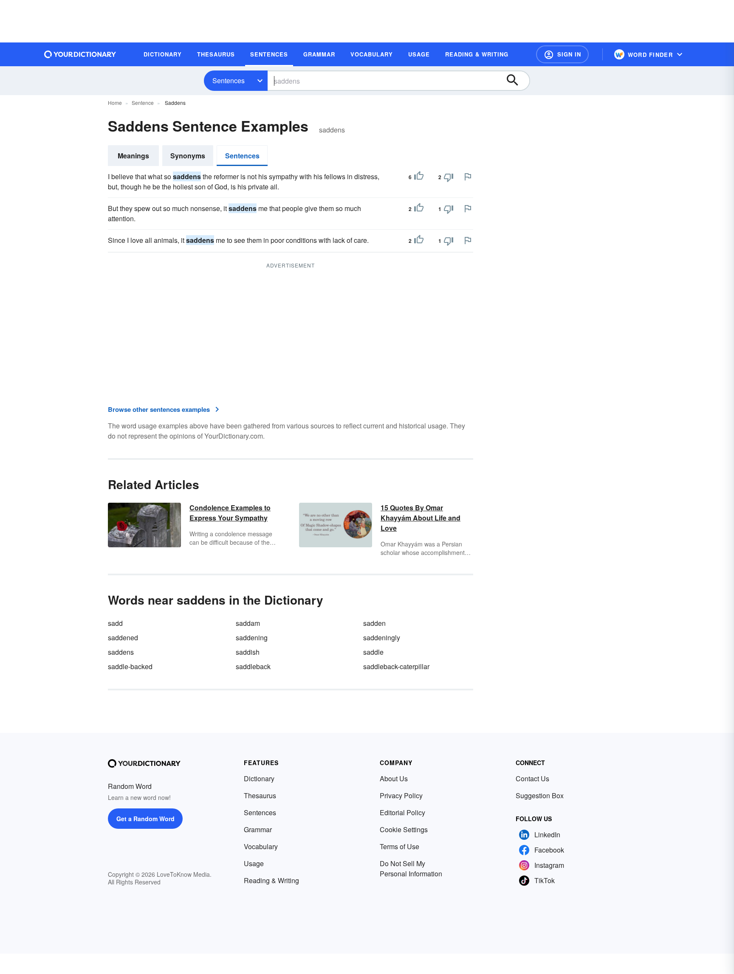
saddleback (253, 666)
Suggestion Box (540, 795)
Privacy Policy (401, 795)
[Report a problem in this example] (468, 177)
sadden (374, 623)
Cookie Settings (404, 829)
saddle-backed (130, 666)
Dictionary (259, 778)
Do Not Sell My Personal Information (411, 868)
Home (115, 102)
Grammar (258, 829)
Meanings (133, 155)
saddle (373, 652)
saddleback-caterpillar (396, 666)
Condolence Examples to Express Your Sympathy (230, 513)
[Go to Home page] (80, 54)
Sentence (143, 102)
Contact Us (532, 778)
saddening (252, 637)
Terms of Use (399, 846)
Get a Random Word (145, 818)
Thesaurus (260, 795)
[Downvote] (448, 177)
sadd (115, 623)
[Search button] (516, 80)
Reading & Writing (271, 880)
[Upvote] (419, 177)
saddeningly (381, 637)
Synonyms (187, 155)
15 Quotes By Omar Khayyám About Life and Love (420, 518)
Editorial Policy (402, 812)
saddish (248, 652)
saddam (248, 623)
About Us (394, 778)
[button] (562, 54)
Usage (254, 863)
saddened (123, 637)
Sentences (228, 80)
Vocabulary (261, 846)
